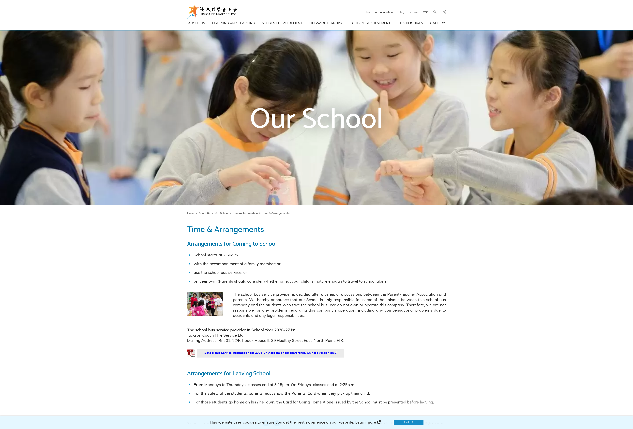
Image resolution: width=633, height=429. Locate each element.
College (401, 12)
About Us (204, 213)
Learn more (365, 422)
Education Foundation (379, 12)
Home (190, 213)
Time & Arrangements (275, 213)
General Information (245, 213)
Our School (221, 213)
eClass (414, 12)
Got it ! (408, 422)
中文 (425, 12)
